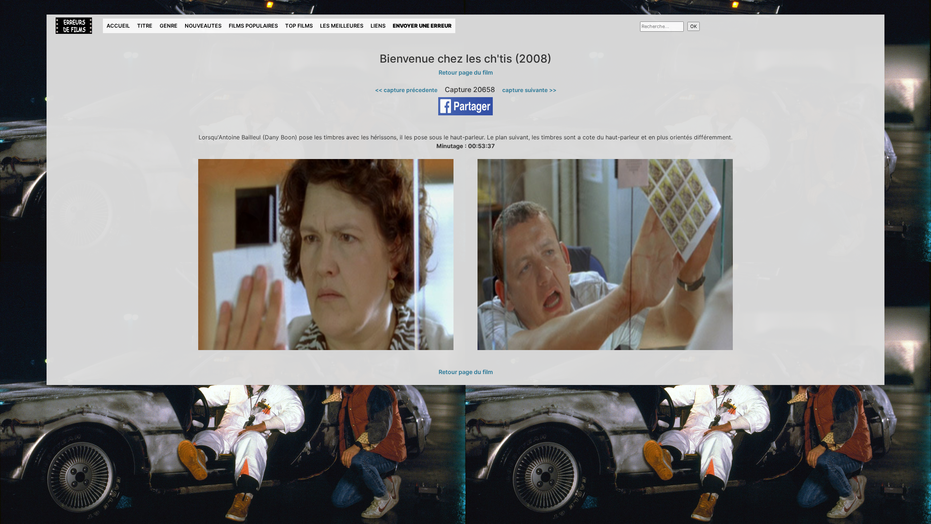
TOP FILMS (299, 26)
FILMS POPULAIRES (253, 26)
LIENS (378, 26)
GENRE (168, 26)
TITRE (144, 26)
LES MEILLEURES (341, 26)
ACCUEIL (118, 26)
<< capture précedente (406, 90)
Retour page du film (466, 72)
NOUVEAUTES (203, 26)
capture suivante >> (529, 90)
